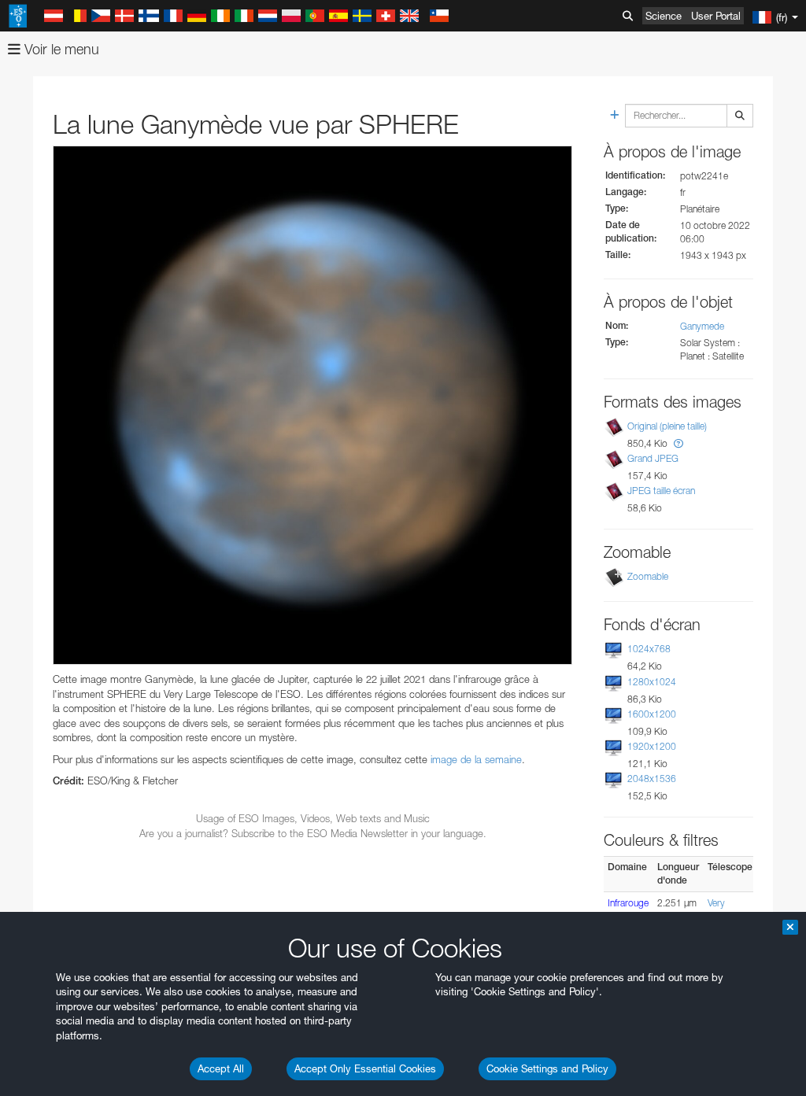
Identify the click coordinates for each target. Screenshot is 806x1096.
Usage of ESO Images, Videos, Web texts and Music (313, 818)
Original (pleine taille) (667, 426)
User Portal (716, 15)
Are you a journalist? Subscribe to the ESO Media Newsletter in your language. (312, 833)
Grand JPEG (652, 458)
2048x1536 (651, 778)
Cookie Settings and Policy (547, 1068)
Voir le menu (59, 49)
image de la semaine (476, 759)
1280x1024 (651, 682)
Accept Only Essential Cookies (365, 1068)
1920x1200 (651, 746)
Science (663, 15)
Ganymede (702, 326)
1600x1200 (651, 714)
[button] (678, 443)
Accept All (221, 1068)
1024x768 (649, 649)
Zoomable (647, 576)
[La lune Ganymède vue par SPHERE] (312, 405)
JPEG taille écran (661, 490)
